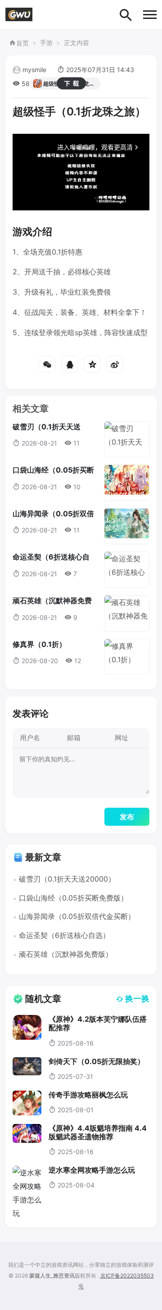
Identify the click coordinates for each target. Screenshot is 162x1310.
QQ (69, 364)
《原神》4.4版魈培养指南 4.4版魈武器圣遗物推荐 (98, 1132)
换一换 (137, 998)
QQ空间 (92, 364)
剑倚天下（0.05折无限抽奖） (96, 1061)
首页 (22, 43)
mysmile (34, 69)
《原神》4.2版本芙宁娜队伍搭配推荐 (98, 1023)
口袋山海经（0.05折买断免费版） (73, 897)
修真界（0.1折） (39, 644)
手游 (46, 42)
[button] (150, 14)
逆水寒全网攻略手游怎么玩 (92, 1169)
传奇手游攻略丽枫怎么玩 (88, 1094)
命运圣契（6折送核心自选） (64, 935)
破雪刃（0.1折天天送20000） (67, 878)
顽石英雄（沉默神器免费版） (65, 954)
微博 (114, 364)
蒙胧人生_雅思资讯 (52, 1275)
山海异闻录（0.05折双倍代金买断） (77, 916)
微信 (47, 364)
